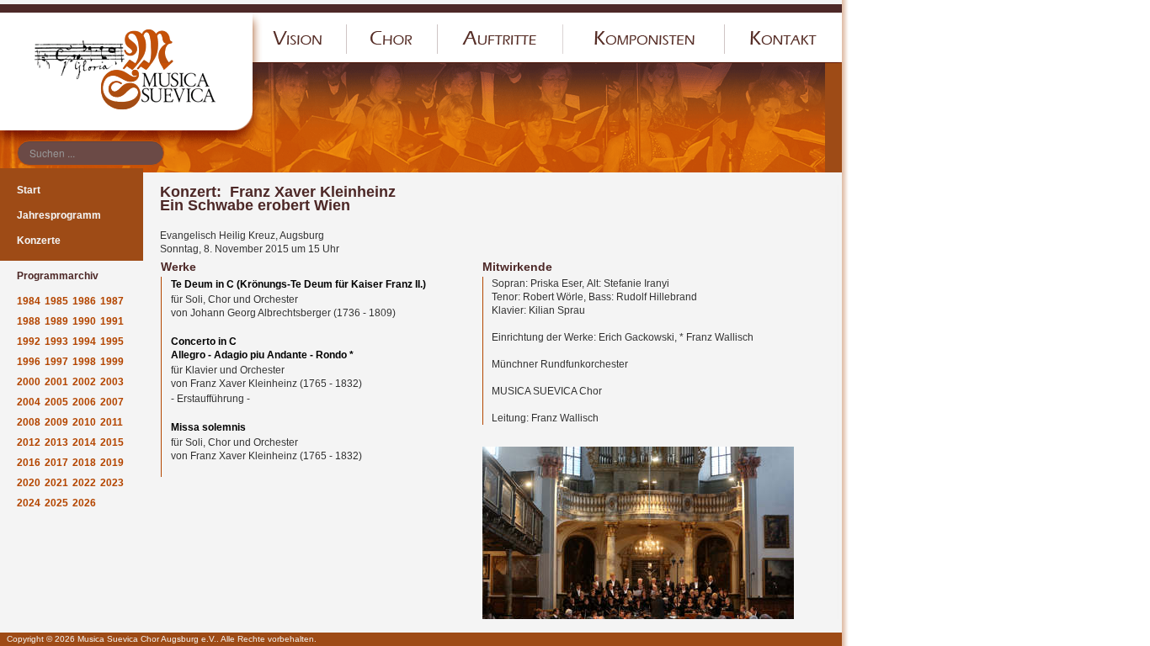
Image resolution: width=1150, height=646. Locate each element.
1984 (28, 301)
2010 (84, 422)
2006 (84, 402)
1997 (56, 362)
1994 (84, 341)
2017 (56, 463)
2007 (112, 402)
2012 (28, 442)
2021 (56, 483)
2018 (84, 463)
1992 (28, 341)
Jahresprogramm (59, 215)
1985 (56, 301)
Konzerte (39, 240)
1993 (56, 341)
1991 (112, 321)
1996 (28, 362)
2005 (56, 402)
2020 (28, 483)
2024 (28, 503)
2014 (84, 442)
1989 (56, 321)
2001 (56, 382)
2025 (56, 503)
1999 (112, 362)
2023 (112, 483)
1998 (84, 362)
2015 (112, 442)
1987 (112, 301)
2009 (56, 422)
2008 (28, 422)
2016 (28, 463)
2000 (28, 382)
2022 (84, 483)
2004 (28, 402)
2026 (84, 503)
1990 (84, 321)
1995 (112, 341)
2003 (112, 382)
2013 (56, 442)
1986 (84, 301)
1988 (28, 321)
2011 (111, 422)
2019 (112, 463)
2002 (84, 382)
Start (28, 190)
